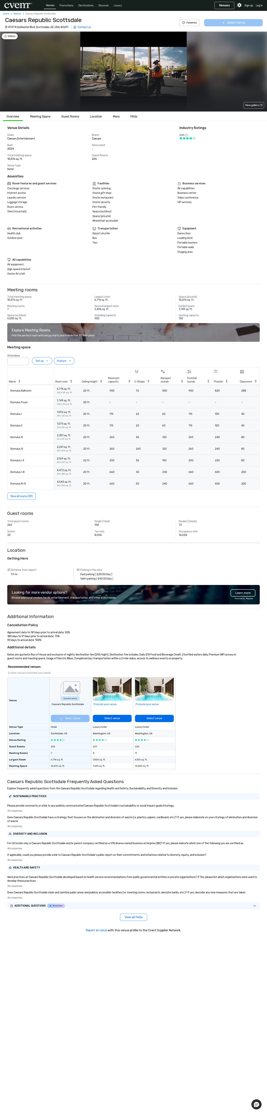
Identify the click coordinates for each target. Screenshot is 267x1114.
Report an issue (96, 930)
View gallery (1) (253, 105)
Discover (104, 5)
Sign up (248, 5)
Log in (259, 5)
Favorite (192, 22)
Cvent (6, 13)
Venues (50, 5)
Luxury (118, 5)
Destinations (86, 5)
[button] (25, 360)
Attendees (13, 355)
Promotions (66, 5)
